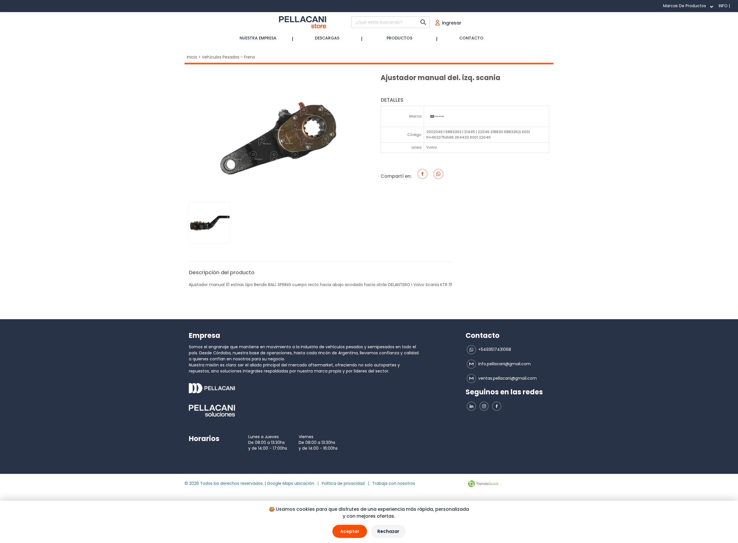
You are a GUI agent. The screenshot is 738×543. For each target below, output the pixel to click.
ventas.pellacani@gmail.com (507, 378)
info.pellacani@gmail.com (504, 364)
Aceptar (349, 531)
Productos (399, 38)
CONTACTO (471, 38)
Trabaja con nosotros (393, 483)
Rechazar (388, 531)
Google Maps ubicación (290, 483)
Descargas (327, 38)
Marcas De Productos (684, 6)
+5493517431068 (494, 349)
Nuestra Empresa (258, 38)
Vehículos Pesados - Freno (228, 57)
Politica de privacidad (343, 483)
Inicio (192, 57)
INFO (723, 6)
